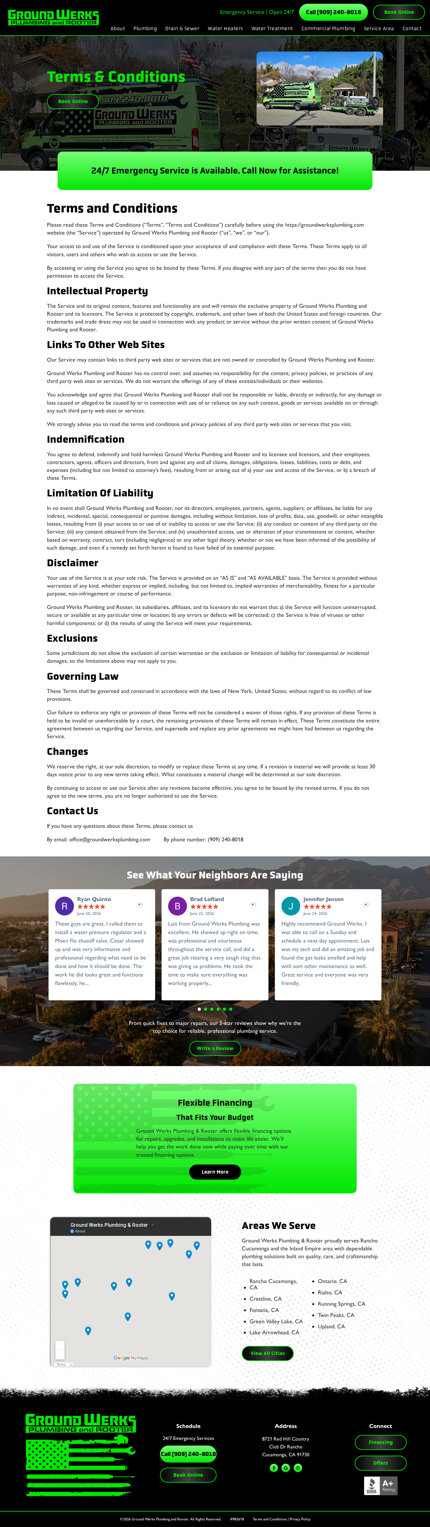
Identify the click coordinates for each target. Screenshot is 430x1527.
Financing (381, 1442)
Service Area (379, 28)
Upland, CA (331, 1327)
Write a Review (215, 1048)
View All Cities (268, 1353)
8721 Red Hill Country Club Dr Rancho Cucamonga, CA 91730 (285, 1447)
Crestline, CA (266, 1299)
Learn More (215, 1172)
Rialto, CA (330, 1293)
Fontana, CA (264, 1310)
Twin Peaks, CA (336, 1315)
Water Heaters (225, 28)
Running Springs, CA (341, 1304)
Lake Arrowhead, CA (274, 1333)
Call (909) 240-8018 (333, 12)
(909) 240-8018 (225, 839)
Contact (412, 28)
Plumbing (145, 28)
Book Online (399, 12)
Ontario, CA (332, 1281)
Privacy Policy (300, 1519)
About (117, 28)
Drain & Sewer (182, 28)
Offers (380, 1463)
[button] (199, 1009)
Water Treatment (272, 28)
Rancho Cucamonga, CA (273, 1284)
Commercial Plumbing (328, 28)
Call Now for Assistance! (290, 170)
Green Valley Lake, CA (276, 1322)
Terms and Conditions (270, 1519)
